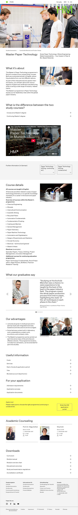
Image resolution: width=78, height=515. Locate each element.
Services (9, 363)
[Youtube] (18, 504)
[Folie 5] (41, 312)
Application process (13, 389)
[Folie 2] (37, 312)
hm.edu (59, 2)
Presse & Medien (27, 490)
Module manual (12, 459)
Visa (8, 370)
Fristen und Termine (45, 488)
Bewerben (42, 486)
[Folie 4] (40, 312)
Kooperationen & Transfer (12, 492)
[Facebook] (11, 504)
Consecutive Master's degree (16, 113)
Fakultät (8, 484)
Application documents (14, 392)
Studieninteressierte (11, 486)
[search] (68, 2)
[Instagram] (7, 504)
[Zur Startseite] (7, 2)
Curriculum (10, 456)
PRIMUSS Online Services (46, 490)
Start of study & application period (18, 367)
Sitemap (65, 509)
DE (65, 2)
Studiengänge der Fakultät (47, 484)
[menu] (71, 2)
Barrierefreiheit (13, 510)
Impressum (31, 509)
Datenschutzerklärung (11, 509)
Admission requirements (15, 385)
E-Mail (27, 433)
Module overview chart (14, 462)
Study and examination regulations (18, 469)
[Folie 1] (36, 312)
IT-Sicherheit (40, 509)
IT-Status (49, 509)
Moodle (42, 492)
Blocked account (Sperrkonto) (17, 374)
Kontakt (57, 509)
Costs (9, 360)
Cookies (23, 509)
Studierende (9, 488)
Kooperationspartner (28, 488)
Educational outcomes (14, 466)
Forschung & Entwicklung (12, 490)
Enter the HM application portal (64, 407)
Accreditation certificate (15, 473)
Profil (26, 435)
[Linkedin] (14, 504)
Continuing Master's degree (16, 116)
